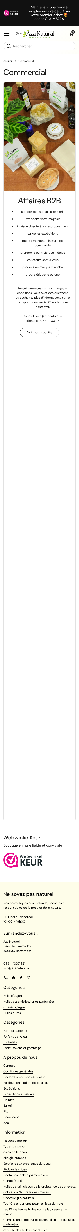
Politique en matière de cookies (25, 1083)
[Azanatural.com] (38, 33)
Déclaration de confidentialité (24, 1077)
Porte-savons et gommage (22, 1048)
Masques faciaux (15, 1141)
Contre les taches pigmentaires (25, 1175)
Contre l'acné (12, 1181)
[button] (71, 33)
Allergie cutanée (14, 1158)
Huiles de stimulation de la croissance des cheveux (39, 1186)
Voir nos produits (39, 332)
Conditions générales (18, 1071)
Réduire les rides (15, 1169)
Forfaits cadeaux (15, 1031)
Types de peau (14, 1146)
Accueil (8, 61)
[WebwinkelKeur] (23, 866)
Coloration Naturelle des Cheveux (27, 1192)
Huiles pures (12, 1013)
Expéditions (11, 1088)
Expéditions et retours (18, 1094)
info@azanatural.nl (49, 316)
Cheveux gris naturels (18, 1198)
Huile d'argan (12, 996)
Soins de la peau (15, 1152)
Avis (6, 1123)
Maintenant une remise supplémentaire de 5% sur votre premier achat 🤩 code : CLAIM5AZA (49, 13)
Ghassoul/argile (14, 1007)
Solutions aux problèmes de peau (27, 1163)
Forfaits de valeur (15, 1036)
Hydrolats (10, 1042)
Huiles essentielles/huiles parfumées (29, 1001)
